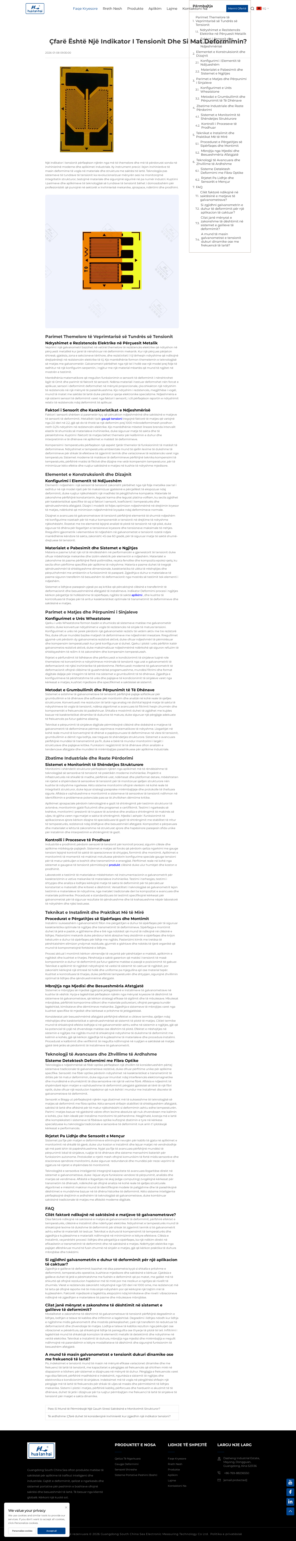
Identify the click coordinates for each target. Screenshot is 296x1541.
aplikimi (137, 595)
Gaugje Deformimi (127, 1464)
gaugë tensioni (112, 418)
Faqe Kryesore (85, 9)
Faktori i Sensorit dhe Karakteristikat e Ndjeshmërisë (216, 42)
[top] (290, 1511)
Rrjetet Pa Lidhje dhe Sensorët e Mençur (217, 180)
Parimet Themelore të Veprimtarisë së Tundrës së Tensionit (216, 21)
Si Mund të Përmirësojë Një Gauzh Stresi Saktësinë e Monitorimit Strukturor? (107, 1408)
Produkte (135, 9)
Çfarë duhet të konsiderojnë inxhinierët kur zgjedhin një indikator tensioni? (119, 1416)
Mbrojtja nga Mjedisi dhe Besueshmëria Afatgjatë (220, 152)
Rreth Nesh (112, 9)
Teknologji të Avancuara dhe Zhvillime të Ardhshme (218, 162)
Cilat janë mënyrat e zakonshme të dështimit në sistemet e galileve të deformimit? (222, 223)
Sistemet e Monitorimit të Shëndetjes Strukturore (220, 117)
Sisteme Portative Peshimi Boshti (136, 1475)
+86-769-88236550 (236, 1473)
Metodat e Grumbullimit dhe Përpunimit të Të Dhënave (223, 98)
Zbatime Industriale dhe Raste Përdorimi (219, 108)
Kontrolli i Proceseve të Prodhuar (219, 125)
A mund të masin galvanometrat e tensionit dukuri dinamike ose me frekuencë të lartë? (221, 239)
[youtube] (290, 1483)
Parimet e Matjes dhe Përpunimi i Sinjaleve (221, 81)
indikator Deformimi (141, 591)
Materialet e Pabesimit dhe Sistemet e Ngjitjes (222, 71)
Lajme (172, 9)
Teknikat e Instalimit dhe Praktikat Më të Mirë (215, 135)
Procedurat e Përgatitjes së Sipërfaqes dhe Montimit (221, 144)
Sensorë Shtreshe (126, 1469)
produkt (115, 865)
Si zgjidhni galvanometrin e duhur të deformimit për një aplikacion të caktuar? (222, 208)
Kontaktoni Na (194, 9)
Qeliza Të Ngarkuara (128, 1458)
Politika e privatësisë (226, 1534)
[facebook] (290, 1492)
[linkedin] (290, 1502)
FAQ (199, 187)
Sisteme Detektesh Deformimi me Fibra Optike (222, 171)
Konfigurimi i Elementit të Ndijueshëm (220, 62)
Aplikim (155, 9)
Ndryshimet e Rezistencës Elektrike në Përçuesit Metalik (223, 32)
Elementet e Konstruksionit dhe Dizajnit (220, 54)
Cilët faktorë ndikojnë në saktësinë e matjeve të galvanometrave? (219, 196)
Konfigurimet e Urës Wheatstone (216, 89)
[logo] (35, 8)
